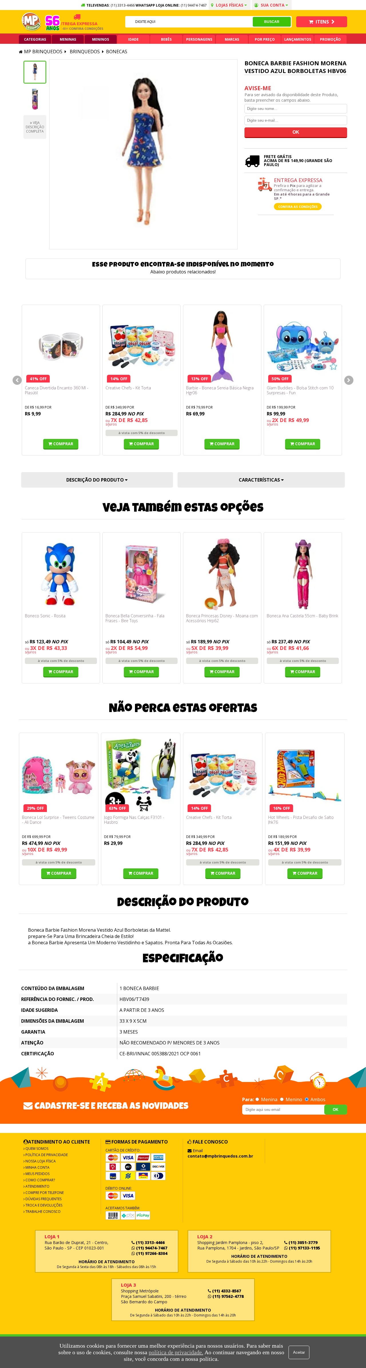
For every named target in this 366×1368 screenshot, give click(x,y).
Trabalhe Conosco (43, 1211)
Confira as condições (298, 206)
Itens (322, 22)
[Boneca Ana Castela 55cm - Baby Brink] (303, 574)
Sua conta (273, 5)
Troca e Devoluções (43, 1205)
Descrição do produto (95, 480)
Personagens (199, 39)
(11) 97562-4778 (227, 1296)
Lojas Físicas (229, 5)
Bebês (166, 39)
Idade (133, 39)
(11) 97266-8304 (151, 1253)
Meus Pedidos (37, 1173)
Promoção (330, 39)
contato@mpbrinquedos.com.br (220, 1156)
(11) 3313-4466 (150, 1242)
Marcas (232, 39)
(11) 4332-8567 (226, 1291)
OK (335, 1109)
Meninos (100, 39)
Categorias (35, 39)
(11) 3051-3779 (302, 1242)
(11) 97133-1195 (304, 1248)
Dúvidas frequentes (43, 1198)
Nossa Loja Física (40, 1161)
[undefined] (143, 154)
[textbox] (189, 22)
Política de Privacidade (46, 1154)
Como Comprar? (40, 1180)
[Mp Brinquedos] (31, 21)
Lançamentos (297, 39)
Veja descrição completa (35, 127)
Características (260, 480)
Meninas (68, 39)
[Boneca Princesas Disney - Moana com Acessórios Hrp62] (222, 574)
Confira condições (75, 28)
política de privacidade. (176, 1352)
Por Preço (265, 39)
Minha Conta (37, 1167)
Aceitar (299, 1352)
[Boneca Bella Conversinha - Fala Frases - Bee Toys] (142, 574)
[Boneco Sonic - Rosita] (61, 574)
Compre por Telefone (44, 1192)
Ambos (317, 1099)
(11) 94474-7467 (194, 5)
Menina (269, 1099)
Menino (294, 1099)
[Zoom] (34, 72)
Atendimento (37, 1186)
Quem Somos (36, 1148)
